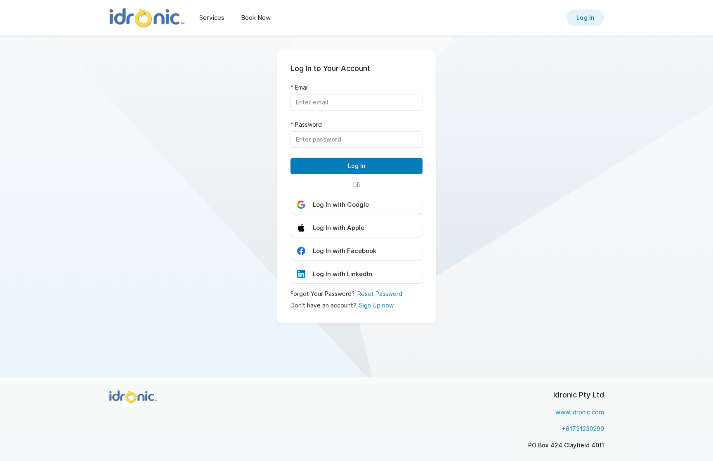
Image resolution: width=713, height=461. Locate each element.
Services (211, 17)
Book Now (256, 17)
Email (302, 87)
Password (308, 124)
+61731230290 (583, 429)
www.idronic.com (579, 412)
